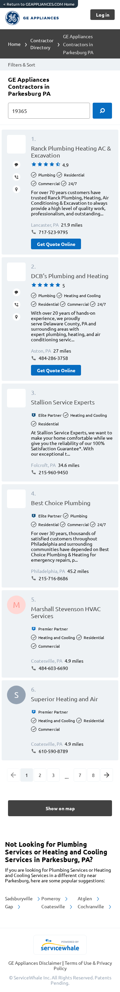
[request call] (16, 177)
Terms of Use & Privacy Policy (83, 965)
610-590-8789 (53, 751)
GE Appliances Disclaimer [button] (35, 963)
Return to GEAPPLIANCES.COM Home (39, 4)
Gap (9, 906)
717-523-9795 (53, 232)
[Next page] (106, 775)
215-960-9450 (53, 472)
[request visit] (16, 189)
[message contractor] (16, 164)
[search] (102, 111)
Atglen (85, 898)
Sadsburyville (19, 898)
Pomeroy (51, 898)
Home (14, 44)
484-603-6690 (53, 668)
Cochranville (91, 906)
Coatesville (53, 906)
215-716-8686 (53, 578)
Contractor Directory (41, 43)
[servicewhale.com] (60, 945)
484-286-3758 (53, 358)
